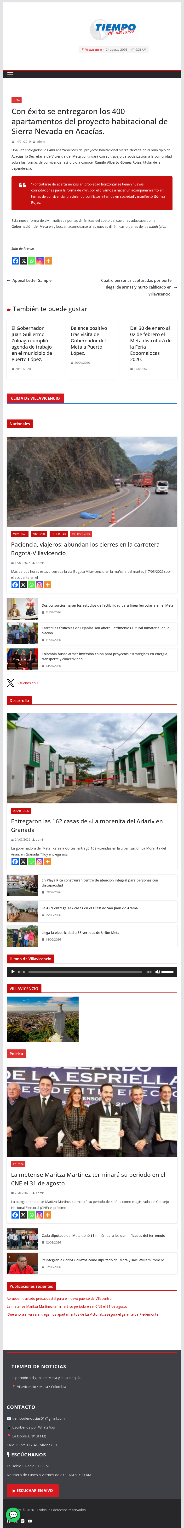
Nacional (39, 534)
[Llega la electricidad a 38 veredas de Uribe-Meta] (22, 936)
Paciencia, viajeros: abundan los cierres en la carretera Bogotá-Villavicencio (85, 548)
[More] (48, 261)
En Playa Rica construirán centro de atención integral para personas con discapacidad (100, 882)
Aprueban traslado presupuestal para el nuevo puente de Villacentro (59, 1298)
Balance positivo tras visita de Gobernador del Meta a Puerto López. (89, 340)
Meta (16, 100)
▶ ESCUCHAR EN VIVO (33, 1490)
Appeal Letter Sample (32, 280)
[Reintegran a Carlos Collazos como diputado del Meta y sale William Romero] (22, 1263)
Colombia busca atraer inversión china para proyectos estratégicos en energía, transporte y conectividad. (105, 656)
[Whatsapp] (31, 261)
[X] (23, 261)
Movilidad (20, 534)
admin (40, 142)
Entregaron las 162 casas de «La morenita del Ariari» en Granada (87, 825)
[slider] (168, 971)
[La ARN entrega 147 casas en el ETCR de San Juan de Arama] (22, 911)
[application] (92, 972)
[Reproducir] (13, 971)
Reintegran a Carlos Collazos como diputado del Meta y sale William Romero (103, 1260)
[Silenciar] (157, 971)
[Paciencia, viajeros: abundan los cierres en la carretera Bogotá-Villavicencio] (92, 482)
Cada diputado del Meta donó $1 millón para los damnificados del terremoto (103, 1235)
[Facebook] (15, 261)
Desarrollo (21, 811)
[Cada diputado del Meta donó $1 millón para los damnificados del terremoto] (22, 1239)
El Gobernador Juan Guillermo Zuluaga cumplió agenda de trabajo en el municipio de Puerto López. (32, 344)
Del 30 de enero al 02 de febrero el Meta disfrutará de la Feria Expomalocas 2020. (151, 344)
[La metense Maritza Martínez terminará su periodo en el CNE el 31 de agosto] (92, 1112)
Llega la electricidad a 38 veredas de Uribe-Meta (80, 932)
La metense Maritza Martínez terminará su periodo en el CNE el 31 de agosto (88, 1179)
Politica (18, 1164)
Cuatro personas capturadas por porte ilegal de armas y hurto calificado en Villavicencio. (136, 287)
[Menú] (10, 74)
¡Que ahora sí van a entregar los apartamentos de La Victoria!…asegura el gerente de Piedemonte (82, 1314)
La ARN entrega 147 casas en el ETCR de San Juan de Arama (90, 908)
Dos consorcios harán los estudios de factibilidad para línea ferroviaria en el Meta (107, 605)
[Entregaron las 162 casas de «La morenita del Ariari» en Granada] (92, 758)
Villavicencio (81, 534)
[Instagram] (40, 261)
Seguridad (59, 534)
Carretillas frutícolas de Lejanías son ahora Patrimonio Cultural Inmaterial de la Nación (105, 630)
